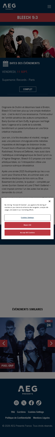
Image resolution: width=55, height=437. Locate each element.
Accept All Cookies (27, 232)
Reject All (27, 225)
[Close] (49, 201)
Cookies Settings (27, 217)
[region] (27, 218)
